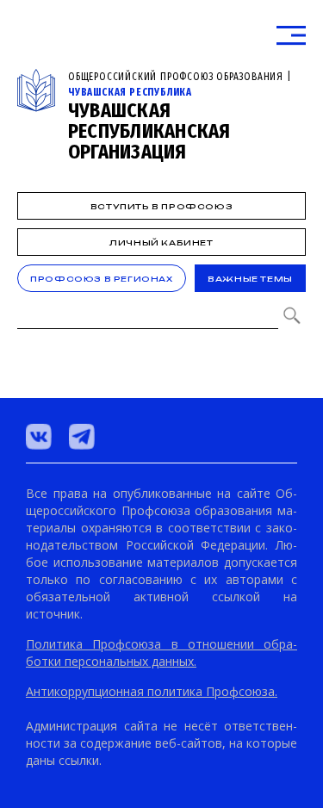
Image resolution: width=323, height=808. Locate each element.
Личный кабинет (161, 242)
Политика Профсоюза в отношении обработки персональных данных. (161, 652)
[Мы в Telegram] (82, 437)
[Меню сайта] (291, 36)
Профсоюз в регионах (101, 278)
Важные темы (250, 278)
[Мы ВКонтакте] (39, 437)
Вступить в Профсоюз (161, 206)
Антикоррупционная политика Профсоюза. (151, 691)
